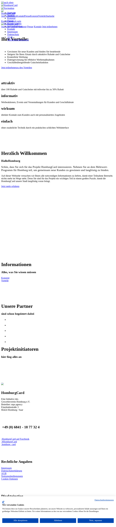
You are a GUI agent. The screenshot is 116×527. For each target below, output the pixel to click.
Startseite (11, 12)
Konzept (11, 18)
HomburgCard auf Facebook (15, 439)
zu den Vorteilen (24, 67)
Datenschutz (13, 34)
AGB (10, 37)
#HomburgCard (9, 441)
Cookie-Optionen (9, 479)
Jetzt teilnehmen (15, 26)
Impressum (12, 31)
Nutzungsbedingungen (18, 40)
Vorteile (11, 15)
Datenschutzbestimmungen (104, 500)
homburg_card (8, 444)
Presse (10, 21)
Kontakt (11, 29)
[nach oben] (7, 2)
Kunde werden (14, 23)
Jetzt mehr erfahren (10, 186)
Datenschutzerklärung (11, 470)
